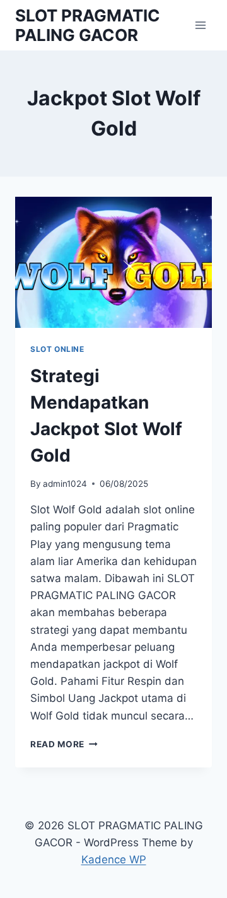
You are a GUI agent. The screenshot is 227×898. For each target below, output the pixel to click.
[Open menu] (200, 25)
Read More (64, 744)
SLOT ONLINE (57, 349)
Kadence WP (113, 859)
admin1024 (65, 484)
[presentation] (113, 262)
